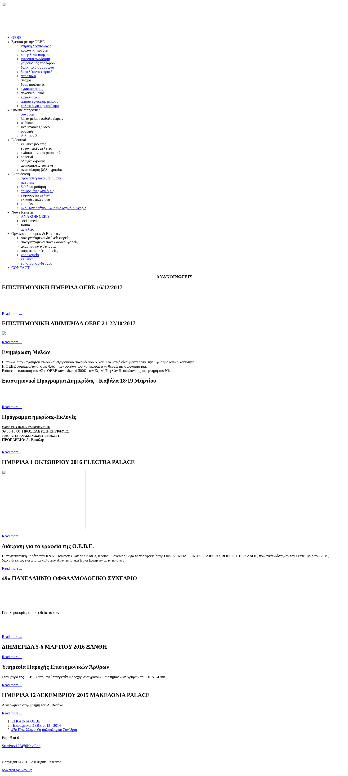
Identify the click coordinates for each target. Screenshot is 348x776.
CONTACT (20, 268)
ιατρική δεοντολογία (36, 46)
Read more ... (12, 314)
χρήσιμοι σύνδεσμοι (36, 263)
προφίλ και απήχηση (36, 55)
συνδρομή (28, 114)
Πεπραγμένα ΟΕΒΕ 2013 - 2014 (36, 725)
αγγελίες (27, 229)
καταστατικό (30, 97)
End (37, 746)
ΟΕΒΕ (16, 38)
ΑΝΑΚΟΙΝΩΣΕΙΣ (35, 216)
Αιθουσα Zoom (32, 136)
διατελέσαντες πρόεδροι (39, 72)
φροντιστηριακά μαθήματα (41, 178)
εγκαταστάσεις (32, 89)
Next (30, 746)
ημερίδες (27, 182)
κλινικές (27, 259)
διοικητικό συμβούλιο (37, 67)
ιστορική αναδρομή (35, 59)
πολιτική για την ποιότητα (40, 106)
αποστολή (28, 76)
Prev (12, 746)
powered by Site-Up (17, 770)
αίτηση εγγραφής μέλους (39, 101)
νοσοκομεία (30, 255)
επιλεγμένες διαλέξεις (37, 191)
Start (5, 746)
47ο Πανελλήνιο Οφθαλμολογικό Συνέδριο (53, 208)
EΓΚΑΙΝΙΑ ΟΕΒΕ (25, 721)
